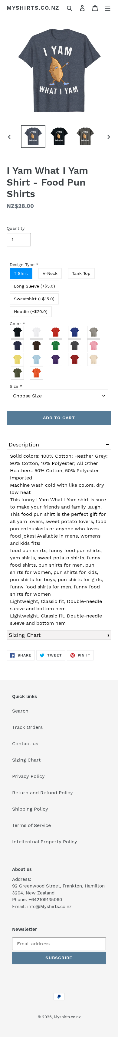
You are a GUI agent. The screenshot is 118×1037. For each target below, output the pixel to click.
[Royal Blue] (75, 332)
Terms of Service (31, 825)
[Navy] (18, 346)
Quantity (16, 228)
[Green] (56, 346)
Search (20, 711)
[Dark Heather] (75, 346)
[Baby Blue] (37, 359)
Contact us (25, 743)
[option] (33, 136)
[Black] (18, 332)
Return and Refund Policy (42, 792)
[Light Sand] (94, 359)
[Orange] (37, 373)
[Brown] (37, 346)
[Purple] (56, 359)
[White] (37, 332)
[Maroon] (75, 359)
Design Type (24, 264)
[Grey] (94, 332)
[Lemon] (18, 359)
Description (24, 444)
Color (17, 323)
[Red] (56, 332)
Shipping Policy (30, 809)
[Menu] (107, 8)
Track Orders (27, 727)
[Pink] (94, 346)
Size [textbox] (16, 386)
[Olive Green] (18, 373)
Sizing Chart (25, 635)
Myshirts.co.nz (33, 8)
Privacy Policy (28, 776)
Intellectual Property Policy (44, 841)
